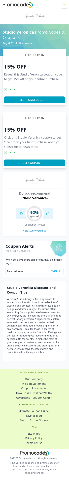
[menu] (64, 5)
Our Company (34, 379)
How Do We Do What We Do (34, 393)
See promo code (31, 100)
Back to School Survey (34, 420)
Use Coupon (31, 163)
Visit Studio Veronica (34, 230)
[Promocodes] (18, 5)
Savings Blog (34, 415)
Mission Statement (34, 384)
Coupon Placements (34, 388)
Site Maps (34, 433)
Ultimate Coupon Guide (34, 411)
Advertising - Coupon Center (34, 398)
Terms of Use (33, 443)
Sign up (56, 271)
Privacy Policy (33, 438)
